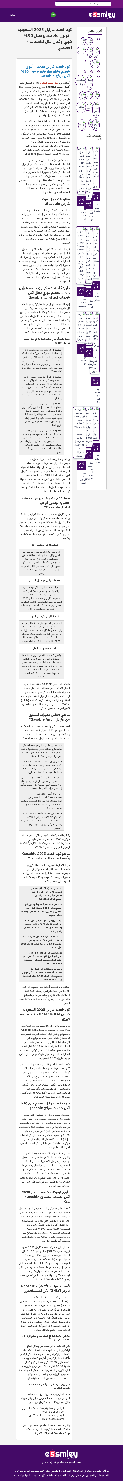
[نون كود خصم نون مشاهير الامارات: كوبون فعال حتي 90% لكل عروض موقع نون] (88, 172)
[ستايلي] (98, 77)
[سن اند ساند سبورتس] (98, 71)
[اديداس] (88, 95)
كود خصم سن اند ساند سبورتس (91, 470)
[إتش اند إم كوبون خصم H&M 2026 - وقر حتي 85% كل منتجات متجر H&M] (81, 170)
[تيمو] (83, 41)
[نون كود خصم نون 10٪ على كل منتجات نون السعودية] (81, 327)
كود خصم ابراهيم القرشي (85, 478)
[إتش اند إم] (91, 71)
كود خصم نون (91, 216)
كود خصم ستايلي (98, 296)
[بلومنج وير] (82, 125)
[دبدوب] (85, 71)
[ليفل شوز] (90, 52)
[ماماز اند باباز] (90, 82)
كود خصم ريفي (91, 364)
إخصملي (47, 1462)
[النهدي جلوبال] (96, 125)
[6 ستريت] (91, 61)
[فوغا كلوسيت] (95, 63)
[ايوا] (90, 123)
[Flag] (53, 15)
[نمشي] (89, 41)
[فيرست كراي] (95, 52)
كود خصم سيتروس (85, 302)
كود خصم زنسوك (98, 207)
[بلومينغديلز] (85, 61)
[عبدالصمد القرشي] (80, 80)
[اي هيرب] (82, 95)
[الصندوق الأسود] (81, 107)
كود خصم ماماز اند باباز (98, 396)
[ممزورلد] (81, 50)
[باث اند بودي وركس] (96, 110)
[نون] (98, 39)
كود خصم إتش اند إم (85, 215)
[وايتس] (96, 95)
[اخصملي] (102, 15)
